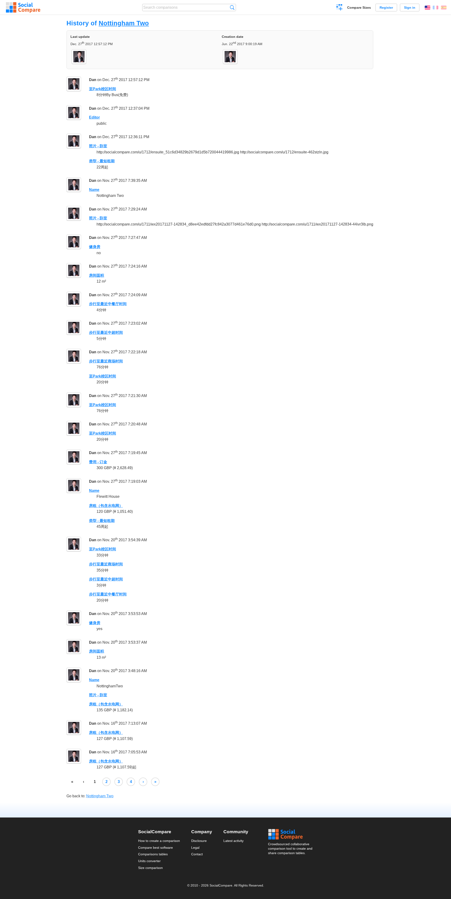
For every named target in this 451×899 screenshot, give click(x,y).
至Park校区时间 (102, 89)
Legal (195, 847)
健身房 (94, 247)
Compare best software (155, 847)
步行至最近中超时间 (106, 333)
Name (94, 190)
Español (444, 7)
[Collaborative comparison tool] (23, 7)
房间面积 (96, 275)
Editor (94, 117)
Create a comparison (339, 8)
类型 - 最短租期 (102, 161)
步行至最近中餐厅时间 (108, 304)
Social (290, 834)
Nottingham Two (124, 23)
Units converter (149, 861)
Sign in (409, 7)
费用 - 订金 (98, 462)
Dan (92, 80)
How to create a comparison (159, 841)
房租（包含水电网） (106, 506)
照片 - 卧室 (98, 146)
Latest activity (233, 841)
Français (435, 7)
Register (386, 7)
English (427, 7)
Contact (197, 854)
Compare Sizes (359, 7)
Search (232, 7)
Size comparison (150, 868)
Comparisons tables (153, 854)
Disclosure (199, 841)
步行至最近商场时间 (106, 361)
